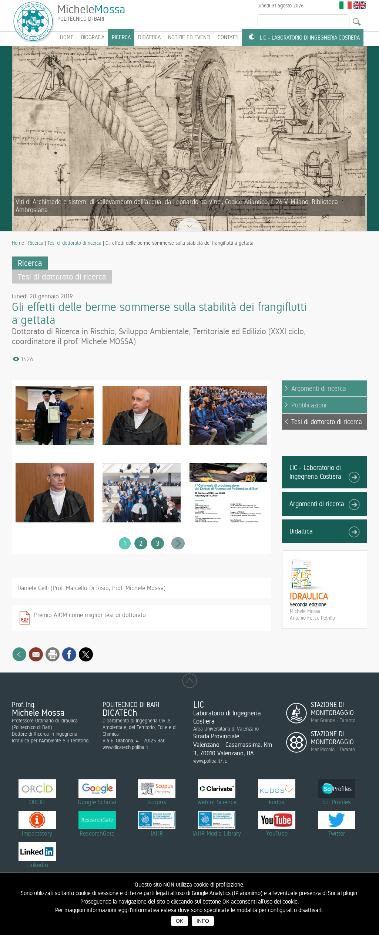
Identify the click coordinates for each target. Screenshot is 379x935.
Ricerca (121, 37)
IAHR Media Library (216, 833)
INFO (203, 921)
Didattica (149, 37)
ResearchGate (97, 833)
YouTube (277, 833)
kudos (277, 802)
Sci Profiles (336, 802)
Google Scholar (97, 802)
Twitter (336, 833)
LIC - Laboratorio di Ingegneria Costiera (310, 37)
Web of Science (217, 802)
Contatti (228, 37)
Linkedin (37, 864)
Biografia (92, 37)
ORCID (37, 802)
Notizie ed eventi (189, 37)
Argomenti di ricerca (318, 388)
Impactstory (37, 833)
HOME (67, 37)
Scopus (156, 802)
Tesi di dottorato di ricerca (74, 243)
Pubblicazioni (308, 405)
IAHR (157, 833)
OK (179, 921)
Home (18, 243)
